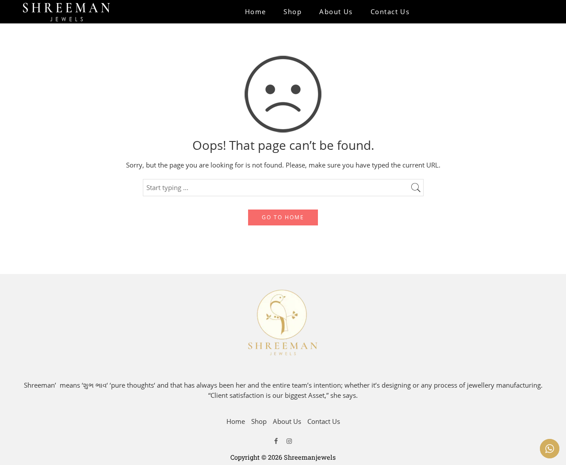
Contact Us (390, 12)
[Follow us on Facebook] (276, 440)
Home (255, 12)
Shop (292, 12)
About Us (336, 12)
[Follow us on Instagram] (289, 440)
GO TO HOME (283, 217)
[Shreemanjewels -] (66, 12)
